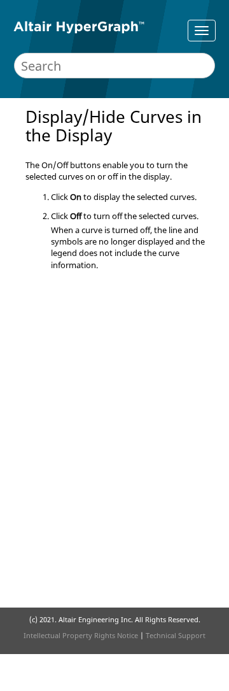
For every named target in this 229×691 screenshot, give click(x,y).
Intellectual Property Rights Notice (81, 635)
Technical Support (175, 635)
